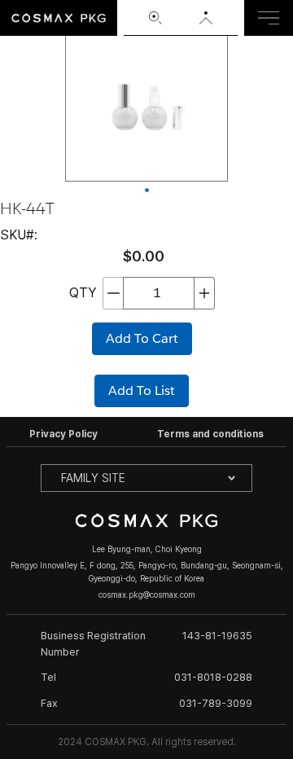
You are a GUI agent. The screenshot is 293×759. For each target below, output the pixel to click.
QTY (82, 293)
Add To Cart (142, 338)
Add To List (141, 390)
